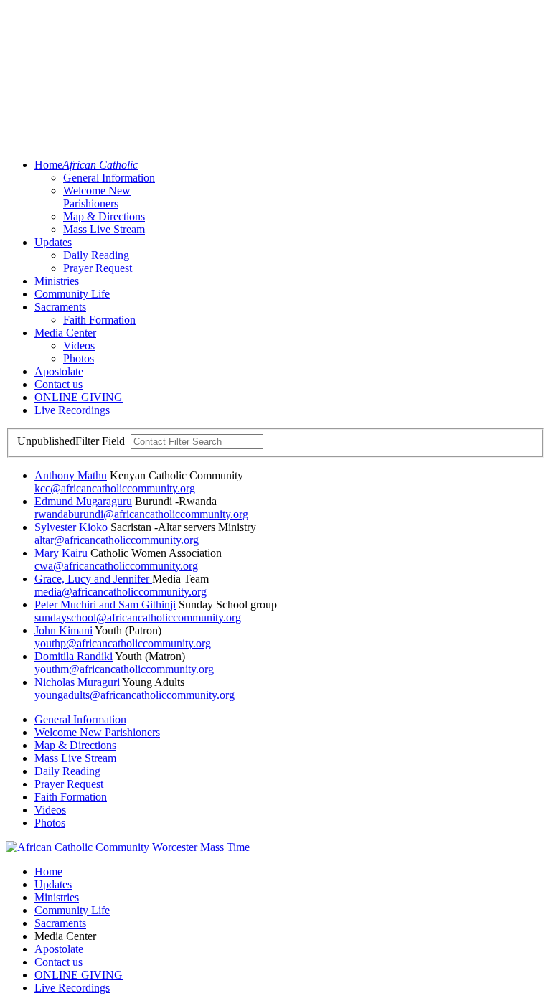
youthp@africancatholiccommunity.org (122, 643)
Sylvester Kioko (71, 527)
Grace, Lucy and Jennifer (93, 579)
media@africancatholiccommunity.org (120, 592)
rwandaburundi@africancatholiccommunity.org (141, 514)
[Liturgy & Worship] (128, 847)
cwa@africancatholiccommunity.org (116, 566)
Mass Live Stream (104, 229)
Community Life (72, 294)
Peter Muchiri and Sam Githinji (105, 604)
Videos (79, 345)
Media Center (65, 332)
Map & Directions (104, 216)
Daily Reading (96, 255)
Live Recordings (72, 410)
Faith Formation (99, 320)
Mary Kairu (61, 553)
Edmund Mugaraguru (83, 501)
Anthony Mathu (70, 475)
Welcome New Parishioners (97, 197)
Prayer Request (97, 268)
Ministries (56, 281)
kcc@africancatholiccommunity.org (114, 488)
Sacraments (60, 307)
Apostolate (58, 371)
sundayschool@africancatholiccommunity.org (137, 617)
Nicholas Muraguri (78, 682)
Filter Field (72, 441)
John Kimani (63, 630)
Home (86, 165)
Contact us (58, 384)
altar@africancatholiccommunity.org (116, 540)
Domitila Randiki (73, 656)
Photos (78, 358)
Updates (53, 242)
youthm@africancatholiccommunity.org (124, 669)
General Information (109, 177)
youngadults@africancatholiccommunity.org (134, 695)
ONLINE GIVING (78, 397)
